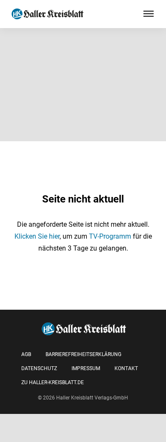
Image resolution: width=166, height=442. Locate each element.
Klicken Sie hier (37, 236)
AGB (26, 354)
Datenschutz (39, 368)
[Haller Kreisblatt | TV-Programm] (47, 14)
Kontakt (126, 368)
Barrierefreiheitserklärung (83, 354)
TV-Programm (110, 236)
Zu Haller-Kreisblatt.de (52, 382)
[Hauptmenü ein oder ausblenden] (148, 14)
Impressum (86, 368)
